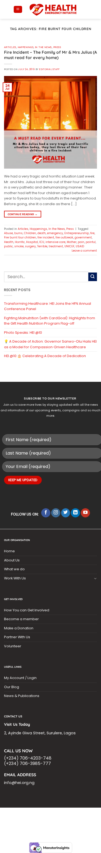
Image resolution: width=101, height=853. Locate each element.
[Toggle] (95, 578)
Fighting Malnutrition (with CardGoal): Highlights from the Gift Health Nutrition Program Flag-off (49, 321)
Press (57, 47)
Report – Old (50, 824)
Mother (71, 242)
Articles (10, 47)
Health (8, 242)
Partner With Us (17, 637)
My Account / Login (20, 678)
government (83, 237)
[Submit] (92, 277)
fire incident (45, 237)
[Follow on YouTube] (85, 512)
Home (9, 551)
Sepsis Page (54, 817)
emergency (55, 233)
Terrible (42, 246)
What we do (14, 569)
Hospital (32, 242)
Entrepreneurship (76, 233)
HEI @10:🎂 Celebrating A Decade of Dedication (45, 356)
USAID (80, 246)
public (8, 246)
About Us (12, 560)
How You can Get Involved (26, 610)
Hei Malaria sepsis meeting (71, 814)
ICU (41, 242)
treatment (56, 246)
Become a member (21, 619)
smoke (19, 246)
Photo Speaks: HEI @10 (23, 332)
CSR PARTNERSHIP (33, 814)
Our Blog (11, 687)
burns (18, 233)
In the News (43, 47)
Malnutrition (43, 821)
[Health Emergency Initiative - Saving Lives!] (53, 9)
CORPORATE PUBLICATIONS (76, 821)
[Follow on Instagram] (55, 512)
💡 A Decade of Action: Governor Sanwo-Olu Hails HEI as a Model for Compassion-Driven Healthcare (50, 344)
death (41, 233)
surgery (30, 246)
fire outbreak (64, 237)
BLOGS (12, 814)
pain (81, 242)
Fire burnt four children (20, 237)
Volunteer (12, 646)
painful (91, 242)
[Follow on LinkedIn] (75, 512)
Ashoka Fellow (18, 821)
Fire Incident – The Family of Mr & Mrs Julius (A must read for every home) (50, 55)
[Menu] (18, 9)
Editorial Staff (49, 69)
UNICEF (69, 246)
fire (92, 233)
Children (30, 233)
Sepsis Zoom (76, 817)
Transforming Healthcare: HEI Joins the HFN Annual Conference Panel (47, 306)
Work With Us (15, 578)
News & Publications (21, 696)
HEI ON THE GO (26, 824)
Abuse (8, 233)
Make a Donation (18, 628)
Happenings (25, 47)
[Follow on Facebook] (45, 512)
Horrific (20, 242)
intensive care (55, 242)
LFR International (28, 817)
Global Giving (74, 824)
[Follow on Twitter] (65, 512)
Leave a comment (84, 251)
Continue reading (23, 214)
